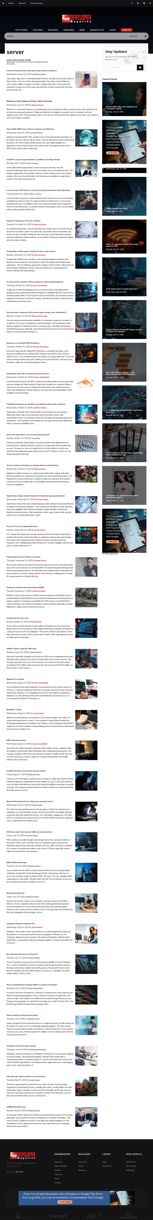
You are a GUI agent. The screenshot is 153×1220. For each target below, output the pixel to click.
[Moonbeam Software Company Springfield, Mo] (24, 1216)
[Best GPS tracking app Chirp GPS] (59, 1216)
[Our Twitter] (138, 3)
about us (58, 1162)
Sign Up (126, 30)
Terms (57, 1179)
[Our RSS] (150, 3)
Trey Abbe (36, 438)
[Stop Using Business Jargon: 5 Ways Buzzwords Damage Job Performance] (124, 362)
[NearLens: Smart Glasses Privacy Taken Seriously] (124, 170)
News (82, 30)
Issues (81, 1166)
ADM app (130, 1170)
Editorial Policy (60, 1166)
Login (112, 30)
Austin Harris (37, 133)
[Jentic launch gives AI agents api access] (124, 277)
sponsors (22, 3)
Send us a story (37, 3)
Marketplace (97, 30)
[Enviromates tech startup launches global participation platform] (124, 485)
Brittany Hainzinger (39, 316)
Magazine (53, 30)
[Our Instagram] (144, 3)
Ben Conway (33, 163)
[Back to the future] (3, 3)
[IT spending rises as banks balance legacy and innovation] (124, 402)
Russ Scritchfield (40, 285)
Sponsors (82, 1170)
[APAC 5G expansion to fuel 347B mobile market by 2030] (124, 236)
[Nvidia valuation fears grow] (124, 196)
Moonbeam (19, 1172)
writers (11, 3)
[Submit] (146, 36)
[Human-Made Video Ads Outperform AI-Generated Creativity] (124, 99)
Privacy (57, 1183)
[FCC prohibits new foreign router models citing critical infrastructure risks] (124, 443)
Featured (38, 30)
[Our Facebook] (132, 3)
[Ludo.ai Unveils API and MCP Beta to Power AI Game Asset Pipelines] (124, 319)
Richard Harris (40, 74)
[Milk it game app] (94, 1216)
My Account (131, 1166)
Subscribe (68, 30)
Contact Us (130, 1162)
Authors (57, 1170)
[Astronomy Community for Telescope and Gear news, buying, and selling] (129, 1216)
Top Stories (21, 30)
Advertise (58, 1174)
